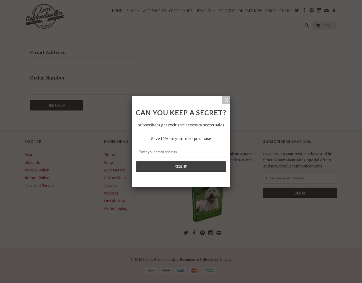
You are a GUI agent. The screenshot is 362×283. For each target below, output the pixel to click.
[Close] (226, 100)
